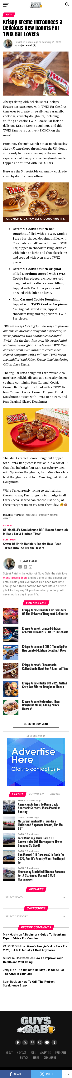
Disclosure (50, 1057)
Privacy (24, 1057)
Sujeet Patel (24, 45)
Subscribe (60, 1052)
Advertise (45, 1052)
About (9, 1052)
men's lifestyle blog (15, 577)
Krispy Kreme (49, 515)
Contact (21, 1052)
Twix (8, 518)
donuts (32, 515)
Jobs (33, 1052)
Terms (36, 1057)
